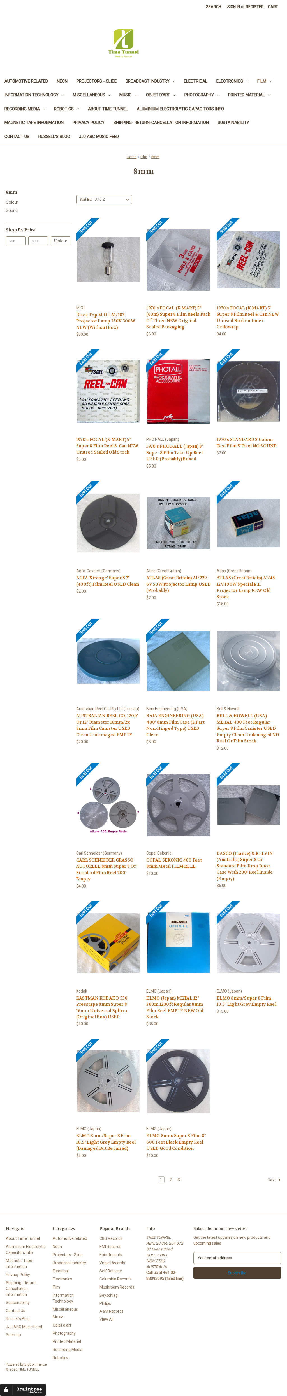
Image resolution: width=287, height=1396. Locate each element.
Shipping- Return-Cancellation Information (161, 122)
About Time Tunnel (108, 108)
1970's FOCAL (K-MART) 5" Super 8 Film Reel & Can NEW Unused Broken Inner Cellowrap (248, 317)
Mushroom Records (116, 1287)
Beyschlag (108, 1295)
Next (272, 1180)
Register (255, 6)
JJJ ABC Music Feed (99, 136)
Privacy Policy (89, 122)
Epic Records (110, 1254)
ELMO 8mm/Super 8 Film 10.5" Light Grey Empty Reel (246, 1001)
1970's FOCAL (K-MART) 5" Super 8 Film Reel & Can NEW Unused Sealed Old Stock (107, 446)
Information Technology (31, 94)
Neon (62, 81)
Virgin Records (112, 1263)
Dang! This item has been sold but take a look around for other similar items (108, 264)
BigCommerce (35, 1364)
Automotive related (26, 81)
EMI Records (110, 1246)
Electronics (229, 81)
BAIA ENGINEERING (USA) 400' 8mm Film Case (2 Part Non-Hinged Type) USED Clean (175, 725)
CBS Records (110, 1238)
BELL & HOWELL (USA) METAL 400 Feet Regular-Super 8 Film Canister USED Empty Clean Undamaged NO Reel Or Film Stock (248, 728)
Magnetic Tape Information (34, 122)
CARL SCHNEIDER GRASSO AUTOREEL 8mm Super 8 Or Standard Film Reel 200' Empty (106, 869)
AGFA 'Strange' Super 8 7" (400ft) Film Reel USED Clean (107, 581)
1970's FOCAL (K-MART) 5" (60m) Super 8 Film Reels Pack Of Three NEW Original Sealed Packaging (178, 317)
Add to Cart (178, 527)
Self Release (110, 1271)
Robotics (64, 108)
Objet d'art (158, 94)
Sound (12, 210)
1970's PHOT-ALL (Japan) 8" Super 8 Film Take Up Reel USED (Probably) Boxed (174, 453)
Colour (12, 202)
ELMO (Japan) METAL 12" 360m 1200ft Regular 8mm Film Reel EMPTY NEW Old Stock (174, 1007)
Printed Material (246, 94)
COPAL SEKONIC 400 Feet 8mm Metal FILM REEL (174, 863)
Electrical (195, 81)
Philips (105, 1303)
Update (60, 240)
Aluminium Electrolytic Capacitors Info (180, 108)
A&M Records (111, 1311)
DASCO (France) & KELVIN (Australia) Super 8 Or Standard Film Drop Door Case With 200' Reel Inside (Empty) (245, 866)
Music (125, 94)
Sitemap (13, 1334)
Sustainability (233, 122)
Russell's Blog (54, 136)
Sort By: (86, 199)
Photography (199, 94)
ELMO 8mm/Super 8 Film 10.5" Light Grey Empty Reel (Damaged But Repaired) (106, 1142)
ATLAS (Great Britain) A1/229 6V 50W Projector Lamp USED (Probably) (178, 584)
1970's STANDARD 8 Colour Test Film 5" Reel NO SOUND (247, 443)
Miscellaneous (89, 94)
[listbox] (113, 199)
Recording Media (22, 108)
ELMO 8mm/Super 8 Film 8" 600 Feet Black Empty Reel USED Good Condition (176, 1142)
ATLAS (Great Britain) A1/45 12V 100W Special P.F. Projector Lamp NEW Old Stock (246, 587)
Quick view (92, 250)
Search (213, 6)
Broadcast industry (148, 81)
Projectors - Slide (97, 81)
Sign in (233, 6)
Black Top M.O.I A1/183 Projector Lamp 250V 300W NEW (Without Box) (105, 321)
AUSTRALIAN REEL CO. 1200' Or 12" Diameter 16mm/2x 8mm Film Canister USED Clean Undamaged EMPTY (107, 725)
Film (261, 81)
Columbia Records (115, 1279)
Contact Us (16, 136)
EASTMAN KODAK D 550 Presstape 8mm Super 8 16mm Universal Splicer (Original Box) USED (102, 1007)
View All (106, 1319)
